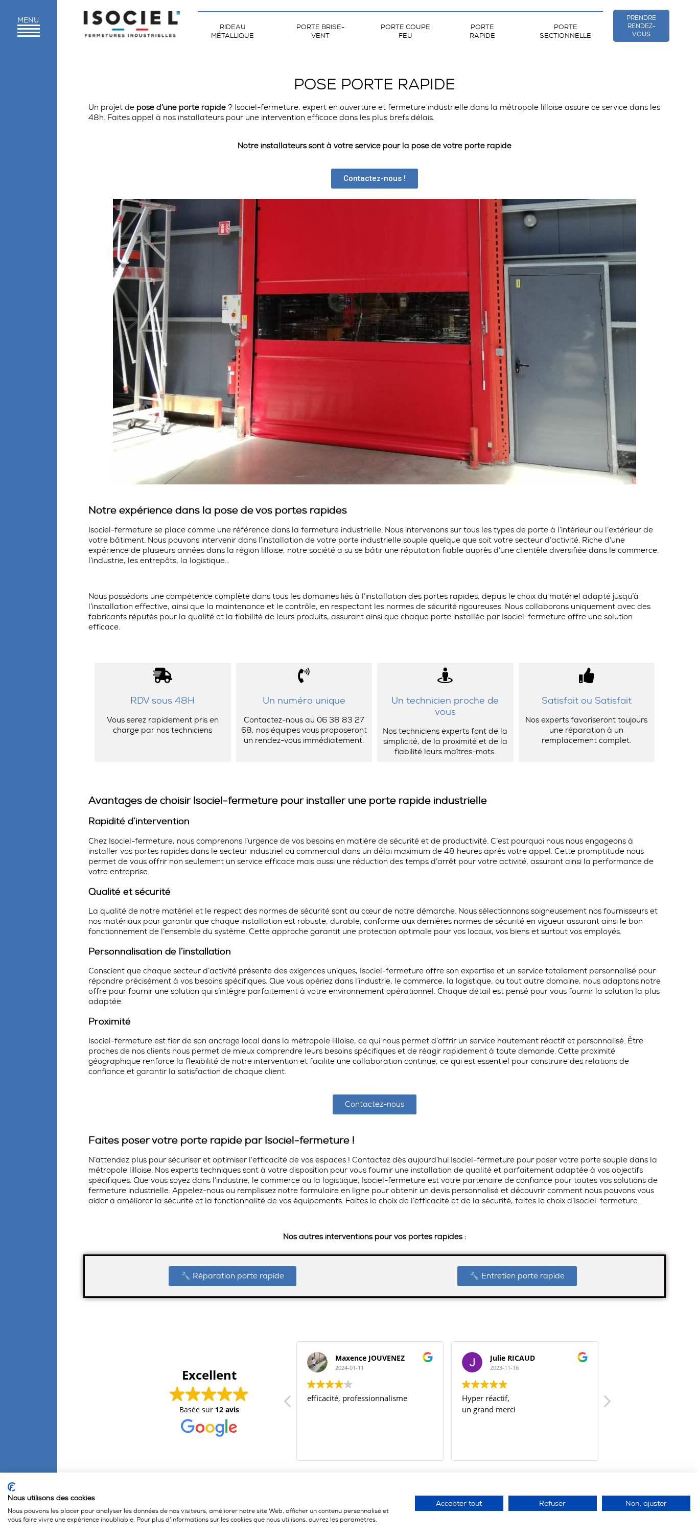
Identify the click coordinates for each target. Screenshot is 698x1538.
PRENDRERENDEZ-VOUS (641, 26)
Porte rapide (482, 31)
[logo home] (132, 26)
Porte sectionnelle (565, 31)
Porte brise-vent (320, 31)
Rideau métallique (232, 31)
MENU (28, 20)
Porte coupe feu (405, 31)
